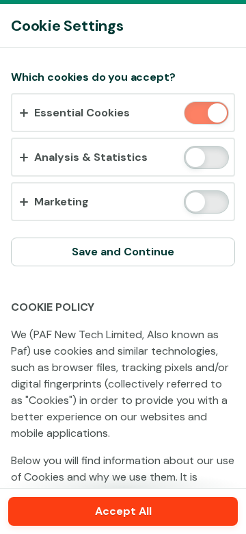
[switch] (216, 114)
